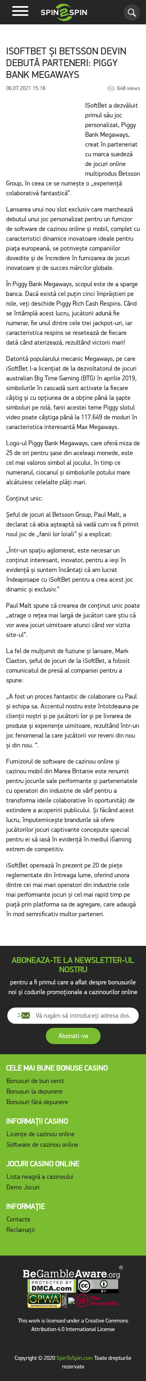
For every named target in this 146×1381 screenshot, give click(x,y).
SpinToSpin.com (74, 1358)
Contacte (18, 1219)
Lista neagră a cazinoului (39, 1176)
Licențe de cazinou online (40, 1134)
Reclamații (20, 1230)
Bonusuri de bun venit (35, 1081)
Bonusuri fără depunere (37, 1102)
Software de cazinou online (42, 1144)
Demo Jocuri (23, 1187)
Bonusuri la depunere (34, 1091)
